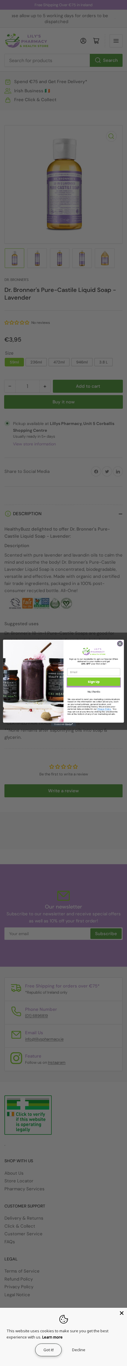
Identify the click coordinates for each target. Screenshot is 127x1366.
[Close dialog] (120, 643)
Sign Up (94, 682)
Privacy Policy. (104, 709)
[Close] (122, 1313)
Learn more (52, 1337)
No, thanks (93, 691)
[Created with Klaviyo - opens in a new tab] (63, 724)
